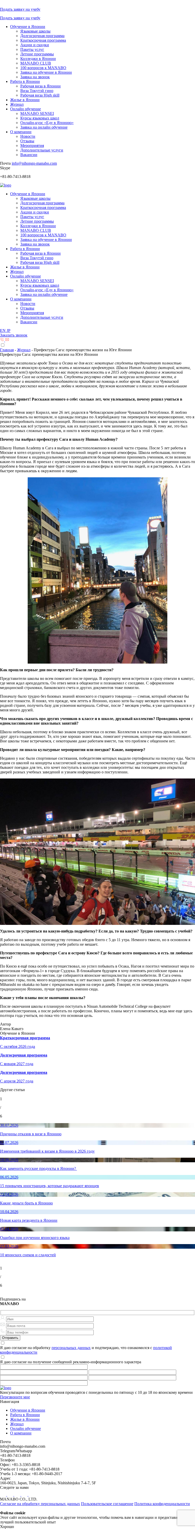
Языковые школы (35, 31)
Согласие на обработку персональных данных (40, 1504)
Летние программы (37, 54)
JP (8, 330)
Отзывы (27, 141)
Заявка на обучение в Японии (46, 72)
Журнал (17, 104)
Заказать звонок (13, 335)
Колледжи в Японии (38, 58)
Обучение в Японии (27, 26)
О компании (20, 132)
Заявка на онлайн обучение (44, 127)
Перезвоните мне (15, 1397)
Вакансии (28, 154)
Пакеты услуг (32, 49)
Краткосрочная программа (43, 40)
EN (3, 330)
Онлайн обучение (25, 109)
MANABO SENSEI (37, 113)
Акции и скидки (34, 45)
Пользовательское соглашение (107, 1504)
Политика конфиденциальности (162, 1504)
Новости (27, 136)
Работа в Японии (25, 81)
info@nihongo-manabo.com (34, 163)
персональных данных (71, 1347)
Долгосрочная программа (42, 36)
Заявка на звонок (35, 77)
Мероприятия (32, 145)
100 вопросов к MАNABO (43, 68)
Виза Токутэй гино (36, 90)
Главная (7, 350)
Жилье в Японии (25, 100)
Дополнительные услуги (41, 150)
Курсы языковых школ (39, 118)
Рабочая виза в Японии (40, 86)
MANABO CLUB (35, 63)
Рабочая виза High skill (39, 95)
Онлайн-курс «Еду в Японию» (47, 122)
